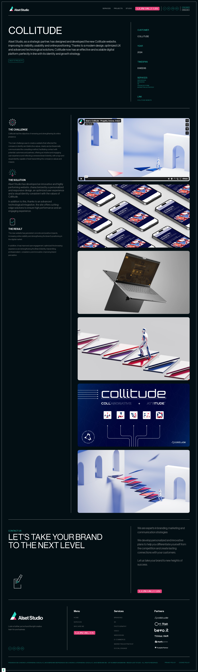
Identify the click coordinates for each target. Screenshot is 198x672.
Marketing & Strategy (145, 87)
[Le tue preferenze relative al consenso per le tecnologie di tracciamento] (4, 670)
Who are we (79, 626)
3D (138, 83)
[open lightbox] (134, 216)
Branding (141, 82)
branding (118, 617)
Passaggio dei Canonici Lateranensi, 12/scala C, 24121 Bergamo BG (33, 662)
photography (120, 626)
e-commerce (119, 639)
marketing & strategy (123, 644)
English (186, 10)
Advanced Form (143, 85)
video (116, 631)
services (78, 622)
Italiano (186, 7)
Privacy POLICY (170, 662)
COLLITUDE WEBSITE (144, 100)
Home (76, 617)
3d (115, 622)
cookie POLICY (184, 662)
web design (119, 635)
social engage (120, 648)
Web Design (141, 80)
